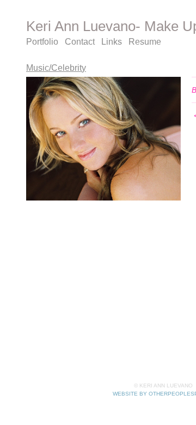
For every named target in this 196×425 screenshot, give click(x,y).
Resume (144, 41)
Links (111, 41)
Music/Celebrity (56, 67)
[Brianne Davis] (103, 139)
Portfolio (42, 41)
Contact (80, 41)
